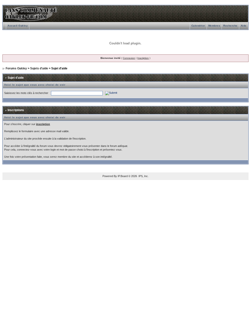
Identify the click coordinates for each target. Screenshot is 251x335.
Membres (214, 25)
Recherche (230, 25)
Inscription (143, 58)
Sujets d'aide (39, 68)
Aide (244, 25)
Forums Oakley (16, 68)
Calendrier (198, 25)
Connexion (129, 58)
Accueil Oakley (18, 25)
